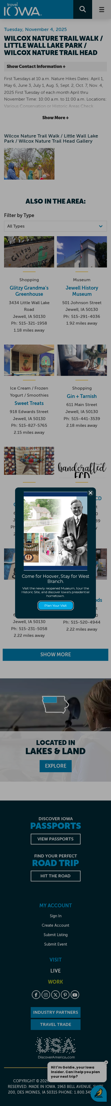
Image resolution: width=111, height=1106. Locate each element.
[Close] (90, 493)
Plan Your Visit (55, 605)
